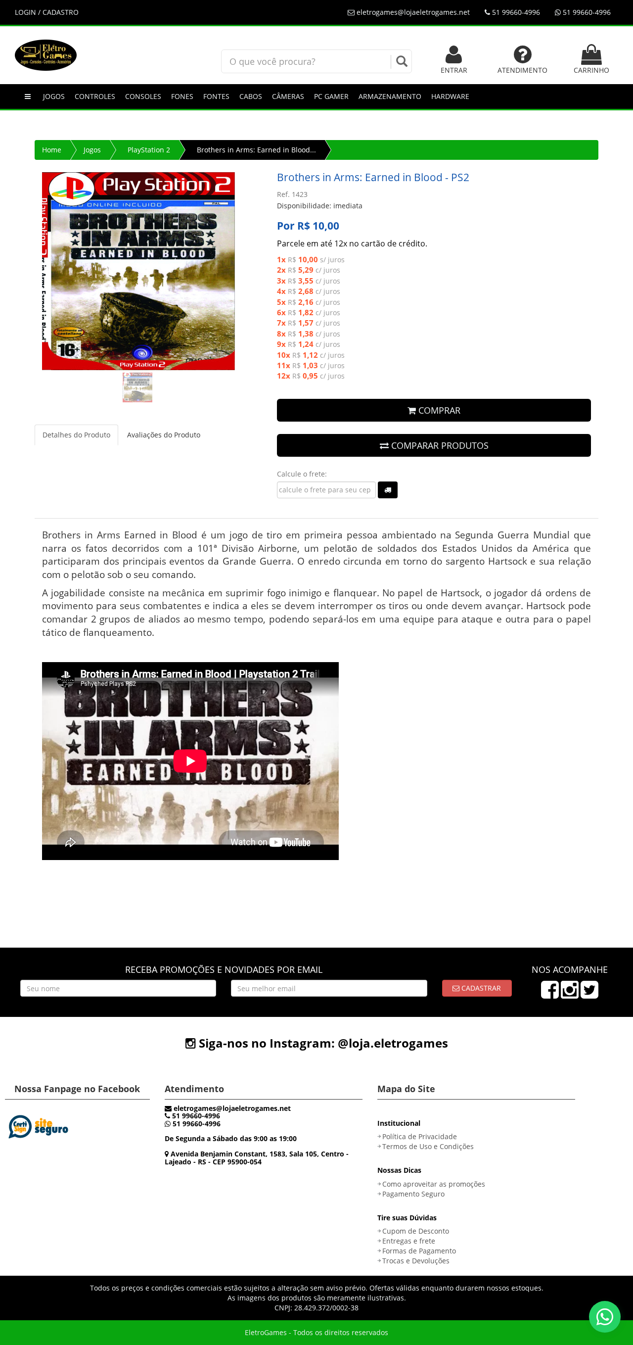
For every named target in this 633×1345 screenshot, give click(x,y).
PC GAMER (331, 96)
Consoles (143, 96)
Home (51, 149)
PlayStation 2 (149, 149)
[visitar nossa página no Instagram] (570, 994)
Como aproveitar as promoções (433, 1184)
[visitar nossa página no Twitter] (589, 994)
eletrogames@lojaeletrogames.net (412, 12)
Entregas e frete (408, 1241)
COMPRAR (438, 410)
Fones (182, 96)
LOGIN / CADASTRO (47, 12)
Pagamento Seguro (413, 1194)
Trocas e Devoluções (416, 1260)
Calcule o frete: (302, 474)
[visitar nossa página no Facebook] (550, 994)
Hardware (450, 96)
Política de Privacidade (419, 1136)
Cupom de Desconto (415, 1231)
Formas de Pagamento (419, 1250)
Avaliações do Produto (163, 434)
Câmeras (288, 96)
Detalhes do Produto (76, 434)
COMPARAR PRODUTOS (439, 445)
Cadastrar (480, 988)
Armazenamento (390, 96)
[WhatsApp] (605, 1317)
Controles (95, 96)
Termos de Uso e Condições (428, 1146)
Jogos (54, 96)
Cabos (250, 96)
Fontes (216, 96)
